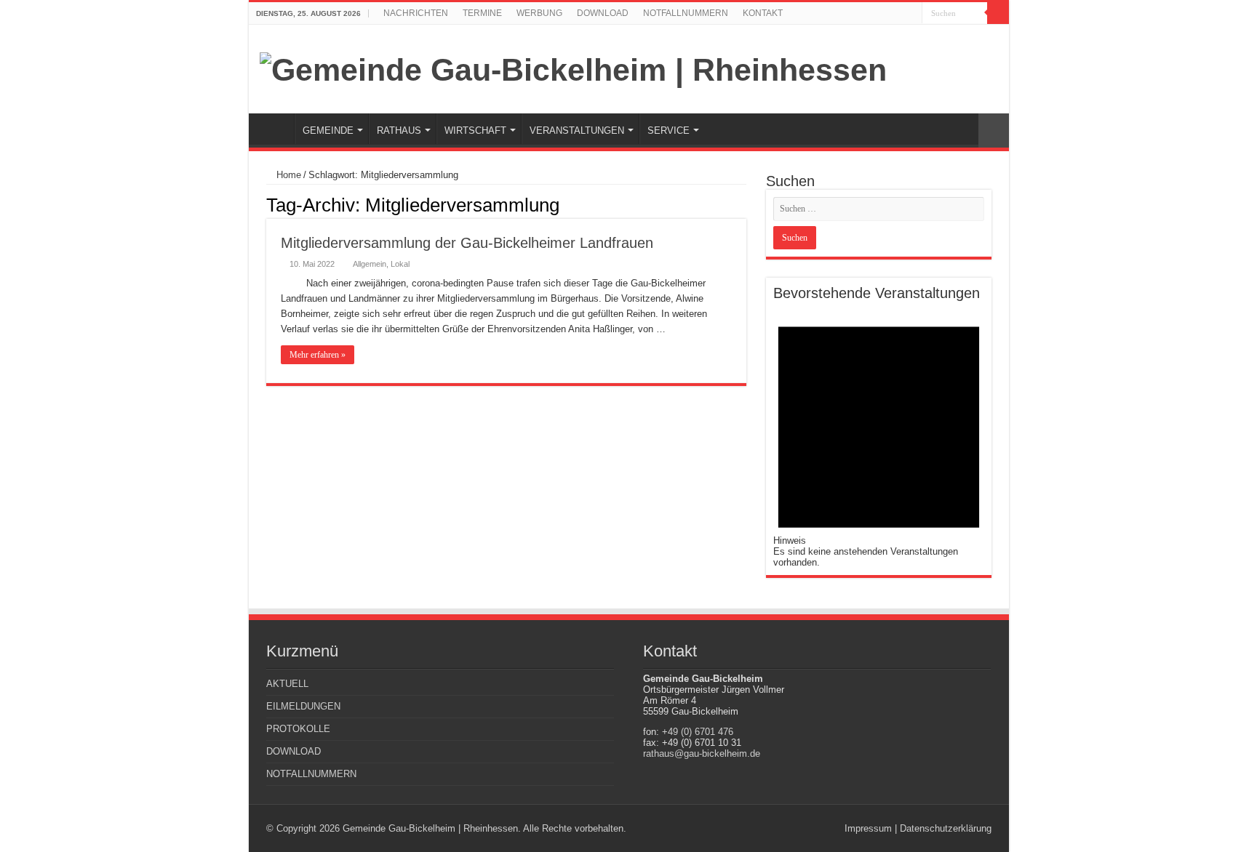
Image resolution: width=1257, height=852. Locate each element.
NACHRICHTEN (415, 13)
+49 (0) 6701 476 (697, 731)
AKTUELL (287, 683)
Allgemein (369, 264)
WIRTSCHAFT (475, 130)
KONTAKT (763, 13)
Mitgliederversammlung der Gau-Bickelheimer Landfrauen (467, 243)
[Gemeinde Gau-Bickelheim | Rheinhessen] (573, 67)
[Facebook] (911, 14)
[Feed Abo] (742, 204)
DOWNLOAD (602, 13)
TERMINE (482, 13)
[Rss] (897, 14)
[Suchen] (998, 13)
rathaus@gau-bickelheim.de (701, 753)
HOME (275, 128)
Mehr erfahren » (318, 355)
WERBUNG (539, 13)
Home (287, 174)
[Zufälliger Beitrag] (993, 130)
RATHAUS (399, 130)
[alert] (878, 435)
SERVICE (668, 130)
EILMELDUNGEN (303, 706)
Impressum (868, 828)
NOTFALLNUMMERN (685, 13)
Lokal (400, 264)
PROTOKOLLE (298, 728)
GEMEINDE (328, 130)
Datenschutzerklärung (945, 828)
